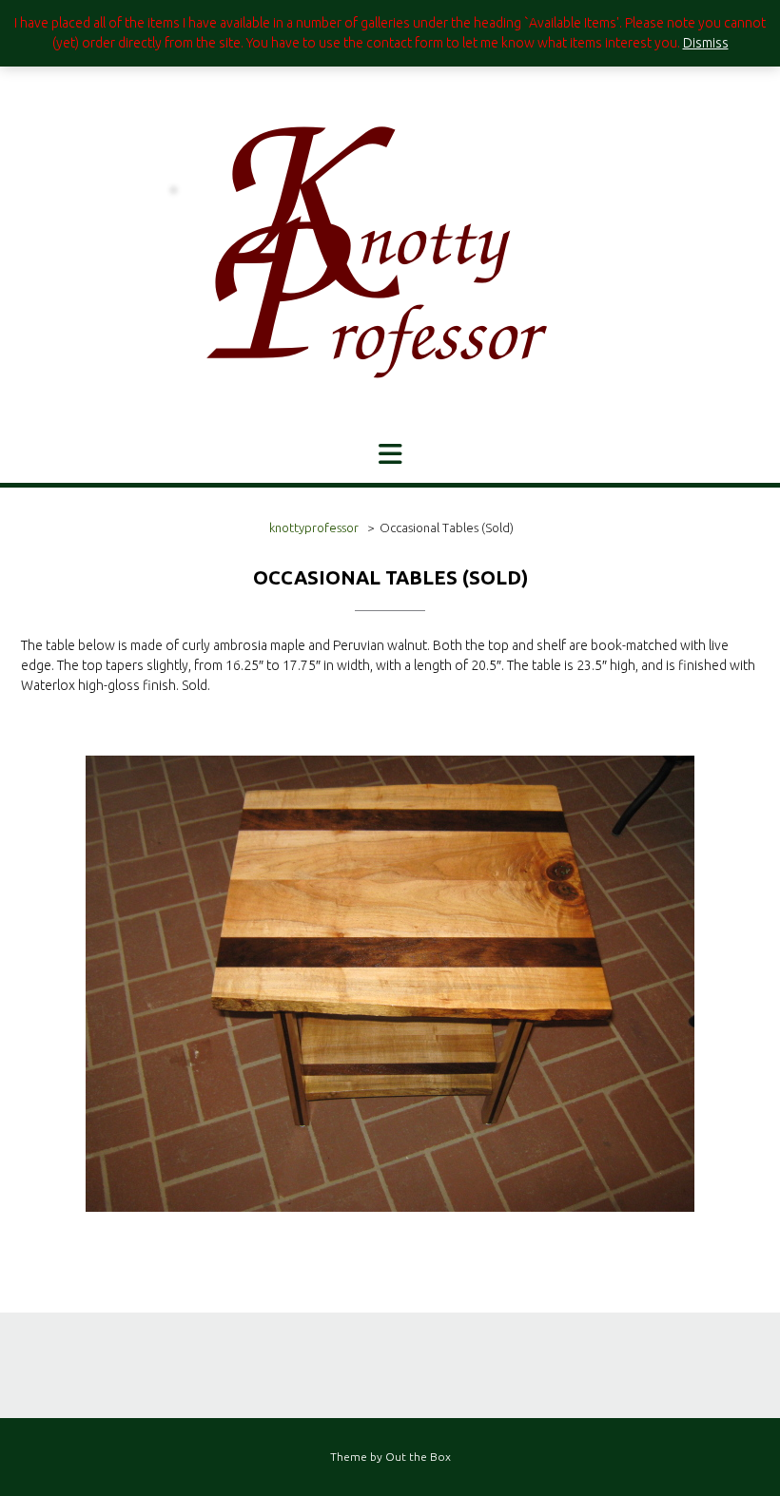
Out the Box (418, 1456)
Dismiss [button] (706, 42)
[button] (390, 454)
